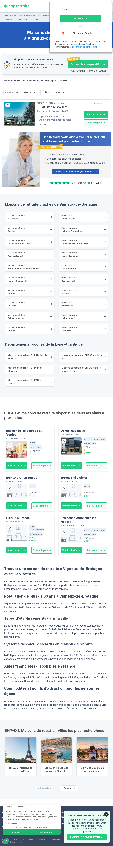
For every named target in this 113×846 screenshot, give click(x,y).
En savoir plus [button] (94, 122)
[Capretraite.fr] (17, 6)
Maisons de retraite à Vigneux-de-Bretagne (23, 19)
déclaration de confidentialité (85, 47)
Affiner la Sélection (31, 92)
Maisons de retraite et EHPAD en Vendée (25, 382)
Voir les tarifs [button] (94, 114)
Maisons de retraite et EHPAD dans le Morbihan (27, 357)
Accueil (8, 16)
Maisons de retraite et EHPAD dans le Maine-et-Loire (81, 369)
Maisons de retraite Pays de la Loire (48, 16)
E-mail (65, 9)
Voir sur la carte (11, 92)
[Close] (106, 814)
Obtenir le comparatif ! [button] (84, 63)
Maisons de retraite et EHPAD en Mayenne (25, 369)
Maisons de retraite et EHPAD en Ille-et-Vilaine (82, 357)
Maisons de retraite (22, 16)
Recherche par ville (56, 92)
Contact (62, 823)
